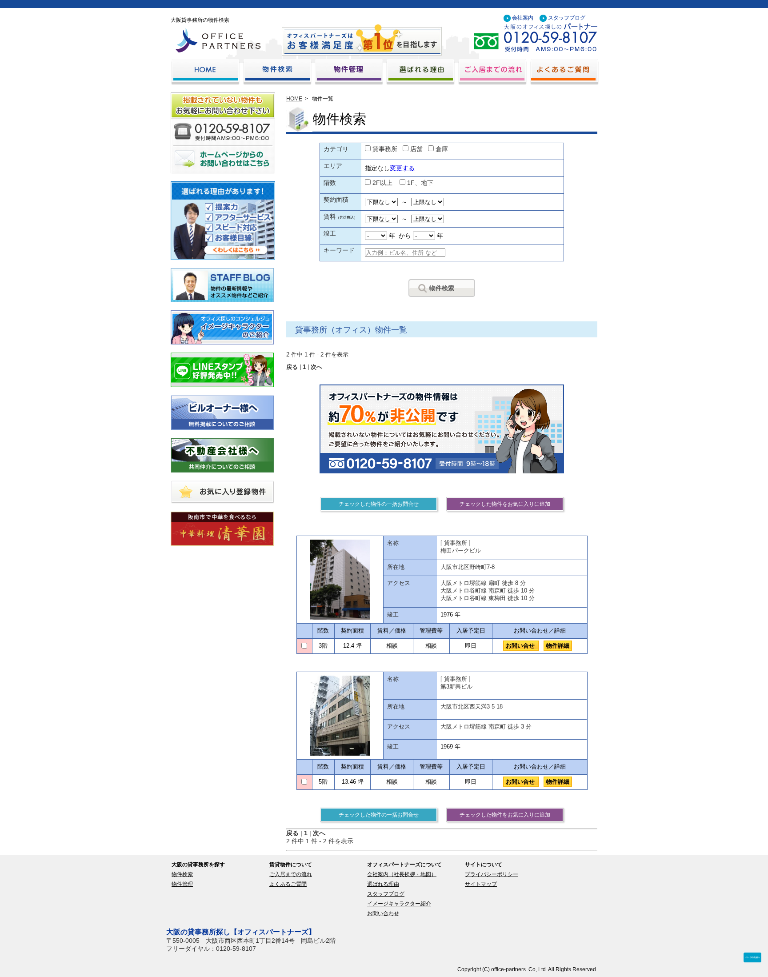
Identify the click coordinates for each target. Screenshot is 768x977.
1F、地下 (420, 182)
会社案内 (522, 18)
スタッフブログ (566, 18)
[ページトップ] (752, 960)
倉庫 (442, 148)
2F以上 (382, 182)
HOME (294, 99)
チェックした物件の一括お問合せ (379, 504)
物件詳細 (557, 645)
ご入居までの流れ (290, 874)
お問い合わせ (383, 913)
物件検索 (441, 288)
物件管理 (182, 884)
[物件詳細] (340, 580)
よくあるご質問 (288, 884)
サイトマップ (481, 884)
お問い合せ (521, 645)
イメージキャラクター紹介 (399, 904)
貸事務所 (384, 148)
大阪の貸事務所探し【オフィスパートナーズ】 (241, 932)
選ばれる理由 (383, 884)
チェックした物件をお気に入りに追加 (505, 504)
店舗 (416, 148)
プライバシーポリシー (491, 874)
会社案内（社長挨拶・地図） (401, 874)
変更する (402, 168)
